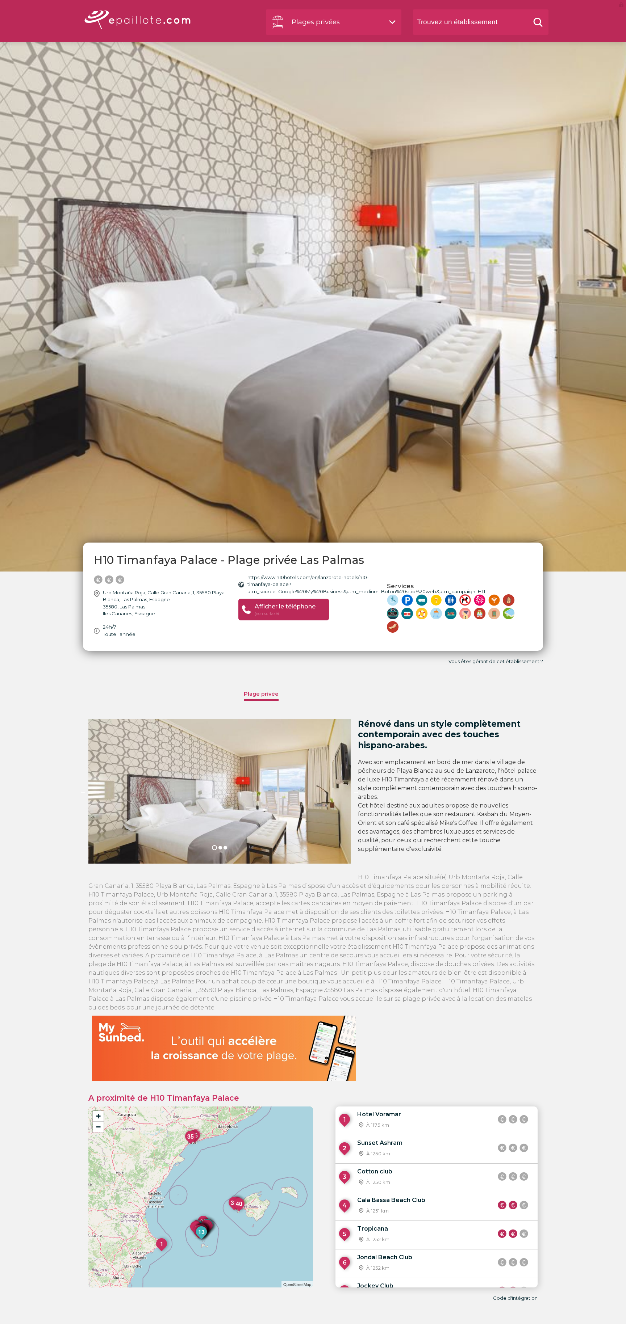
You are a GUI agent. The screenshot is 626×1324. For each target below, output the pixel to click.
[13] (202, 1239)
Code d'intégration (515, 1298)
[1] (162, 1251)
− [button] (98, 1126)
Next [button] (356, 791)
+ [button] (98, 1116)
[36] (195, 1142)
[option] (219, 791)
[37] (234, 1210)
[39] (237, 1209)
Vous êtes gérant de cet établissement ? (495, 661)
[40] (239, 1211)
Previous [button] (83, 791)
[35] (191, 1144)
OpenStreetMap (297, 1284)
